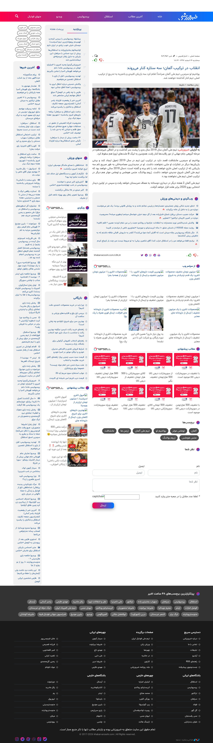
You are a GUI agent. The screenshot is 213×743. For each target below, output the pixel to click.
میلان (52, 716)
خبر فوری (22, 27)
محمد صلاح (145, 693)
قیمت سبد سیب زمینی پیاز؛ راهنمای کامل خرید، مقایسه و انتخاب (65, 359)
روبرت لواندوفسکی (141, 710)
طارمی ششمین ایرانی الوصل (29, 580)
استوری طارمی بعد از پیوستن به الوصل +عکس (28, 541)
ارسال (103, 505)
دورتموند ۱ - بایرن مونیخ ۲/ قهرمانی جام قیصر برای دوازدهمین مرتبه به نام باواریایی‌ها (27, 228)
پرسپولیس (83, 16)
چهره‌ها (147, 650)
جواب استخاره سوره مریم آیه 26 (70, 373)
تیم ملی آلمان (142, 431)
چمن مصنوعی (35, 27)
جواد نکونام (50, 667)
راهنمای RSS (191, 661)
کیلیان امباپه (144, 681)
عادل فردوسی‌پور (48, 638)
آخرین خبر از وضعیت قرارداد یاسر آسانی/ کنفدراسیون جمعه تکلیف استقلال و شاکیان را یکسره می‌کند (66, 103)
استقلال (108, 16)
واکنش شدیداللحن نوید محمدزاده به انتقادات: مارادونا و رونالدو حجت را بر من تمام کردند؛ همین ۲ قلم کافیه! (145, 222)
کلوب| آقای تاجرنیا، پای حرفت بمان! (28, 148)
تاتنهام (99, 716)
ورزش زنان (145, 644)
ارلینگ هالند (144, 721)
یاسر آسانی (45, 601)
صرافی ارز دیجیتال (33, 49)
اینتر (178, 608)
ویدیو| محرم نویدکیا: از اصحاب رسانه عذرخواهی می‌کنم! (27, 531)
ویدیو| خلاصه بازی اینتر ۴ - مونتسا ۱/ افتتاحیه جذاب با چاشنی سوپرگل (27, 277)
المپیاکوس (102, 614)
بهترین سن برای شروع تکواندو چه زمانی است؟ (66, 323)
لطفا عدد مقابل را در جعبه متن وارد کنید (177, 496)
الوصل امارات (191, 608)
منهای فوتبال (34, 16)
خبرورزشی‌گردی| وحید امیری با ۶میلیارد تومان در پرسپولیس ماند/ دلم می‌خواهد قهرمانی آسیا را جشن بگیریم (64, 68)
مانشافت (109, 431)
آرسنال (32, 601)
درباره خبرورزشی (190, 638)
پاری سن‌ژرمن (96, 710)
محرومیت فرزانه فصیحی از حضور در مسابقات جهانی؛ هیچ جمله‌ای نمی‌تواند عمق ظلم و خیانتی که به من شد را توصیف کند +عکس (64, 128)
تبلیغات (193, 650)
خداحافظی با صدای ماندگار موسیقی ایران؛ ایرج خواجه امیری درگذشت (67, 167)
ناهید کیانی (50, 655)
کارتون (147, 661)
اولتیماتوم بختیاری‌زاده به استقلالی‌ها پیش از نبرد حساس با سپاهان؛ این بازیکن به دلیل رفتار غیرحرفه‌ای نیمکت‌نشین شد (64, 55)
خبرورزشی (188, 16)
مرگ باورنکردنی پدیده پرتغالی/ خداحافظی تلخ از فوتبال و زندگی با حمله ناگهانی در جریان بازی (28, 489)
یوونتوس (51, 721)
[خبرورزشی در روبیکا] (34, 739)
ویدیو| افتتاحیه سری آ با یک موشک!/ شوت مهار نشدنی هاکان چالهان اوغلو (28, 266)
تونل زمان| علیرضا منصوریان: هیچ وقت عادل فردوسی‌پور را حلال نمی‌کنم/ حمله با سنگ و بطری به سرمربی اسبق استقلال (28, 431)
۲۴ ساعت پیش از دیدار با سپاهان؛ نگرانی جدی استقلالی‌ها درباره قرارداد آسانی (65, 141)
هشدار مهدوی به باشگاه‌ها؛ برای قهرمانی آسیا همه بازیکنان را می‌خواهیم (28, 89)
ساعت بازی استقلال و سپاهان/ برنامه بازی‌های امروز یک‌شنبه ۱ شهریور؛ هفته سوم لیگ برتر (64, 115)
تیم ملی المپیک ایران (65, 608)
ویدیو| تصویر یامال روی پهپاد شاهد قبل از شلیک (67, 196)
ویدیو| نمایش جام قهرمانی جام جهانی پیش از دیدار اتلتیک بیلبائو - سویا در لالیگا (28, 458)
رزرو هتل (19, 49)
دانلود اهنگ (35, 44)
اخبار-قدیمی (182, 56)
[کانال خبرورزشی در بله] (45, 739)
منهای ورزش (75, 158)
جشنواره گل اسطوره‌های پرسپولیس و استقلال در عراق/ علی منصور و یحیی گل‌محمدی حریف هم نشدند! (28, 212)
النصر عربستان (157, 614)
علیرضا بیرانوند (146, 608)
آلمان (194, 431)
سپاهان (165, 601)
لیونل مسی (86, 608)
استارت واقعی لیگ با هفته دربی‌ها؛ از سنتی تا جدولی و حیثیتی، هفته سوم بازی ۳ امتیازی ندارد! (28, 196)
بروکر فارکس (35, 38)
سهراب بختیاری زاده (147, 601)
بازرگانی (77, 298)
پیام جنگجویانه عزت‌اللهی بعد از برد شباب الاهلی (28, 78)
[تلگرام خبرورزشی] (22, 739)
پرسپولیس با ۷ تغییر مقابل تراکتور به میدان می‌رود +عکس (28, 100)
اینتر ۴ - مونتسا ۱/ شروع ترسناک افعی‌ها (30, 359)
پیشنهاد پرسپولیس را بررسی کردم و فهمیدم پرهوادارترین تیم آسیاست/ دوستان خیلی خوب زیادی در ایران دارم (64, 42)
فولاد (195, 704)
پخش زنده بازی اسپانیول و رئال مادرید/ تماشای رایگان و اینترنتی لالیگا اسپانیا (29, 307)
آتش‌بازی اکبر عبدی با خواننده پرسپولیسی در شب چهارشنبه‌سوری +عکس (68, 183)
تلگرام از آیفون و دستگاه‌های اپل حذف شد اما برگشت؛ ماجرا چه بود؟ (67, 175)
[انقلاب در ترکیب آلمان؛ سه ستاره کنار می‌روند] (146, 118)
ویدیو (59, 16)
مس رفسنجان (191, 716)
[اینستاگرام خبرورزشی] (17, 739)
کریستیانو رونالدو (104, 608)
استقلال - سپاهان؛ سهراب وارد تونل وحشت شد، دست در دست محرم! (28, 126)
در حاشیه (146, 655)
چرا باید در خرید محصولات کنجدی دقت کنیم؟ (66, 307)
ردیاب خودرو (35, 33)
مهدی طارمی (62, 601)
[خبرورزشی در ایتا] (39, 739)
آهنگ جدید (23, 33)
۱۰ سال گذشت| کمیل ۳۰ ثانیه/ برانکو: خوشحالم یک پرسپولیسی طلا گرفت (28, 401)
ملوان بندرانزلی (190, 721)
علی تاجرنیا (116, 601)
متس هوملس (189, 438)
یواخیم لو (161, 431)
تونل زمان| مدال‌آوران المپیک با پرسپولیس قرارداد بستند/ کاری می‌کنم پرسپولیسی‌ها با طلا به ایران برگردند (27, 292)
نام (198, 466)
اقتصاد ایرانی (22, 55)
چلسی (99, 721)
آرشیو (194, 655)
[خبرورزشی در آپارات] (28, 739)
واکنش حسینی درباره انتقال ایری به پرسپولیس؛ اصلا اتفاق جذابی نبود (65, 86)
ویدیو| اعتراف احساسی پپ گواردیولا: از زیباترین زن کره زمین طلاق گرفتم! (27, 502)
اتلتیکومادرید (96, 687)
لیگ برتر (174, 614)
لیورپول (51, 698)
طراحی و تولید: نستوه (184, 740)
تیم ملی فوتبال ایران (141, 638)
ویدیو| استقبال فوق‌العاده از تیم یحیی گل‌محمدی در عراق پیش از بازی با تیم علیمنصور (28, 337)
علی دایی (98, 655)
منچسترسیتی (49, 704)
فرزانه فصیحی (48, 644)
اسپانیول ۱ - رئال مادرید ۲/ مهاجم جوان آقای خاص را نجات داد (28, 172)
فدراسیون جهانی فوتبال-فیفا (52, 614)
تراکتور (130, 601)
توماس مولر (178, 431)
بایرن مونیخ (76, 614)
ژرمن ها (124, 431)
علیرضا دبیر (97, 661)
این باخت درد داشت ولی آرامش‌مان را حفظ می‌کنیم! (27, 572)
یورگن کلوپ (144, 698)
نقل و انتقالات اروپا (97, 601)
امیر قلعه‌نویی (49, 650)
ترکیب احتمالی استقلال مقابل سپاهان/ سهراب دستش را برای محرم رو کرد (28, 138)
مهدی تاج (98, 650)
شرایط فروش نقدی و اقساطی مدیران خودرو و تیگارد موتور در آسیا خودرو (68, 350)
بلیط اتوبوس (35, 55)
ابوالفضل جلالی (119, 614)
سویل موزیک (22, 38)
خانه (160, 16)
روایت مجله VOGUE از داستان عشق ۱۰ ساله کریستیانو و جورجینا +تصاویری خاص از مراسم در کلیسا (150, 227)
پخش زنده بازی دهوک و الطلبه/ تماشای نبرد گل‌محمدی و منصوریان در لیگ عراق (28, 414)
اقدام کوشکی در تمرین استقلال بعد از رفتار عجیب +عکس (28, 350)
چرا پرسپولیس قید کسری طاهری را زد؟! (29, 478)
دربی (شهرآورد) (138, 614)
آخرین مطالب (135, 16)
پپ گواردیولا (144, 704)
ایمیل (141, 466)
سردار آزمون (97, 638)
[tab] (77, 30)
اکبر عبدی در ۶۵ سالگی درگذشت (69, 190)
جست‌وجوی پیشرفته (188, 667)
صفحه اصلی (195, 56)
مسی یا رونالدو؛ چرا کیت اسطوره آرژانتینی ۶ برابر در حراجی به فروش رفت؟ (29, 322)
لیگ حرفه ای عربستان (39, 608)
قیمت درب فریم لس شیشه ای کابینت (66, 378)
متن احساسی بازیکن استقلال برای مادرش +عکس (28, 549)
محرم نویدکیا (164, 608)
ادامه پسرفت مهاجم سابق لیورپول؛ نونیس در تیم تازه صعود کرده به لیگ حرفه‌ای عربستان (28, 113)
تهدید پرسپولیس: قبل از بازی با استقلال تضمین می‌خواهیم (66, 78)
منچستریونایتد (190, 614)
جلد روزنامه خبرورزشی (140, 667)
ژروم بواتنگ (169, 438)
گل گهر (194, 710)
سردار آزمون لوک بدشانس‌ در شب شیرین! (29, 470)
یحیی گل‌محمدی (47, 661)
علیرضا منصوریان (126, 608)
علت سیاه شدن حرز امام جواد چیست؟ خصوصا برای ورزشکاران (67, 367)
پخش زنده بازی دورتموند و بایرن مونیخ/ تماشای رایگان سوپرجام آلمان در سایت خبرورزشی (29, 371)
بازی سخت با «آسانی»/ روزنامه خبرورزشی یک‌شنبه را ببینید (28, 183)
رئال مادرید (78, 601)
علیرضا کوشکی (27, 614)
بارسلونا (99, 698)
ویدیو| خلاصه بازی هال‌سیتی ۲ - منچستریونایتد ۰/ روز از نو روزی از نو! (28, 560)
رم (54, 693)
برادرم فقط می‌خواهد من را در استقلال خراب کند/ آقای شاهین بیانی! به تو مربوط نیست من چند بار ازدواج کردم (145, 240)
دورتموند (51, 681)
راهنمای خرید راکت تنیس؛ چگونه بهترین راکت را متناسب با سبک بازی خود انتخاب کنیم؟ (66, 333)
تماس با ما (192, 644)
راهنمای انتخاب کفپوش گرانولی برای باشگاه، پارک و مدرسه (68, 342)
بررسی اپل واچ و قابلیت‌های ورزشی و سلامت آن (68, 315)
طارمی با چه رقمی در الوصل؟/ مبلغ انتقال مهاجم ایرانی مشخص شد (66, 94)
